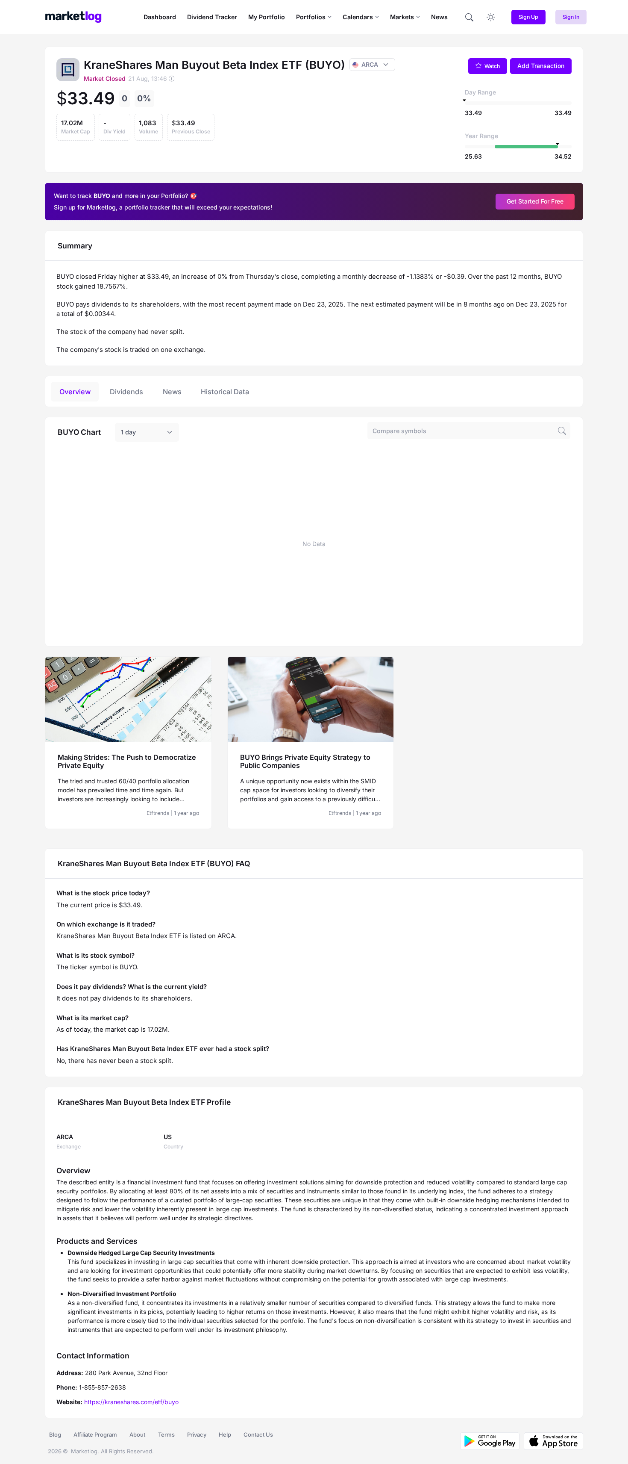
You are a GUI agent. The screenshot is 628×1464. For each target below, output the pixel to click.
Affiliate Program (95, 1434)
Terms (166, 1434)
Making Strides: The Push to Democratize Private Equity (127, 761)
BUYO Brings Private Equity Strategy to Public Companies (305, 761)
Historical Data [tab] (225, 391)
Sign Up (528, 17)
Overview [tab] (75, 391)
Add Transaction (540, 65)
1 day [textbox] (128, 432)
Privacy (196, 1434)
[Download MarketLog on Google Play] (489, 1441)
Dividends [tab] (126, 391)
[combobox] (147, 432)
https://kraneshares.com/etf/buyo (131, 1401)
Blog (55, 1434)
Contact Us (258, 1434)
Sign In (571, 17)
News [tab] (172, 391)
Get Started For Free (535, 201)
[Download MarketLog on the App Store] (551, 1441)
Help (225, 1434)
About (137, 1434)
